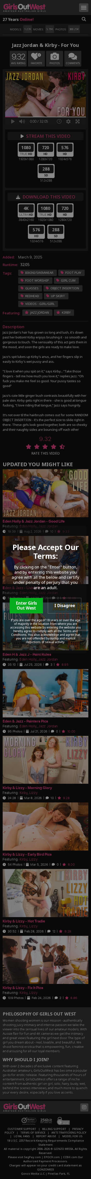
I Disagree (64, 605)
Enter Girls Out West (26, 605)
